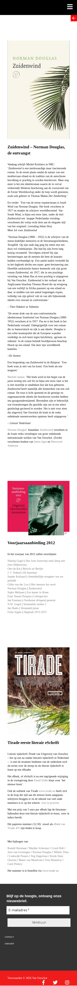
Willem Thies (61, 852)
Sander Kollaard (17, 576)
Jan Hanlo (13, 608)
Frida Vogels (15, 612)
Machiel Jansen (16, 377)
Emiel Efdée (41, 780)
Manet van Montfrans (31, 860)
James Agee (41, 441)
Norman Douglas (17, 429)
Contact (9, 937)
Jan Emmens (15, 600)
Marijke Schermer (39, 848)
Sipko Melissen (16, 592)
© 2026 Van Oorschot (35, 978)
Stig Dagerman (39, 856)
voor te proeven (50, 802)
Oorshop (9, 944)
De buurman (30, 572)
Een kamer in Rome (38, 592)
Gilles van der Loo (18, 584)
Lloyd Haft (58, 848)
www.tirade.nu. (50, 870)
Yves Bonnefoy (53, 860)
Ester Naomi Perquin (19, 596)
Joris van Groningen (19, 852)
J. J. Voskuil (15, 572)
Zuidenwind (35, 588)
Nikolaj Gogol (15, 560)
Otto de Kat (14, 568)
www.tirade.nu (47, 791)
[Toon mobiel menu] (70, 7)
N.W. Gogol (14, 604)
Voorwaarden (15, 978)
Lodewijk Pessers (18, 856)
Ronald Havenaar (17, 848)
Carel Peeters (15, 864)
